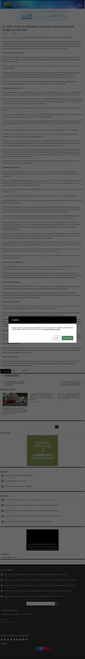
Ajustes (57, 338)
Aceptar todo (67, 338)
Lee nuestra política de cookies (51, 329)
